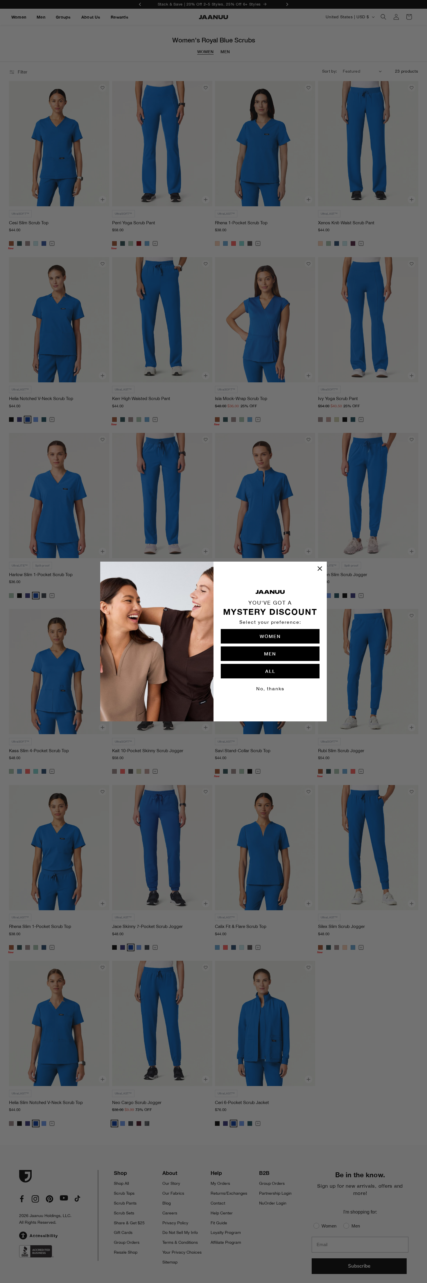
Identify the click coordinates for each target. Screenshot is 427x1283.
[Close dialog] (319, 568)
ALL (270, 671)
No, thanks (270, 688)
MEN (270, 653)
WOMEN (270, 636)
